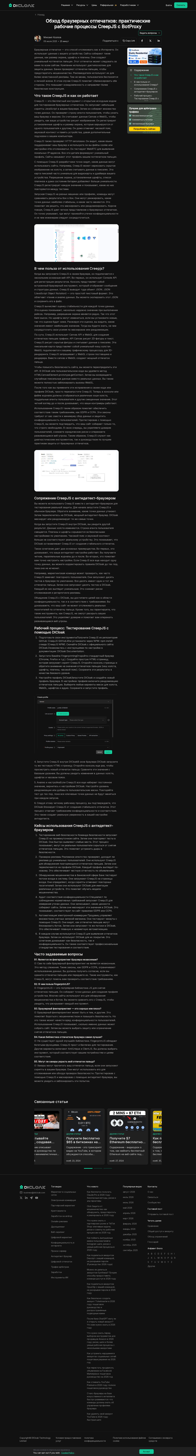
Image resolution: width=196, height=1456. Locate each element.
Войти (169, 5)
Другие (151, 1266)
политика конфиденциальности (95, 1439)
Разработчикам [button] (128, 5)
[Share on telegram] (31, 1197)
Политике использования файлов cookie (129, 1439)
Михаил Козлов (52, 37)
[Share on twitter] (21, 1197)
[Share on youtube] (36, 1197)
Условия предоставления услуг (68, 1439)
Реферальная (106, 5)
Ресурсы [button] (80, 5)
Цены (94, 5)
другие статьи (44, 1134)
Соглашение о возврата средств (160, 1439)
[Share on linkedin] (26, 1197)
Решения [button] (65, 5)
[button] (150, 33)
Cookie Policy (67, 1453)
